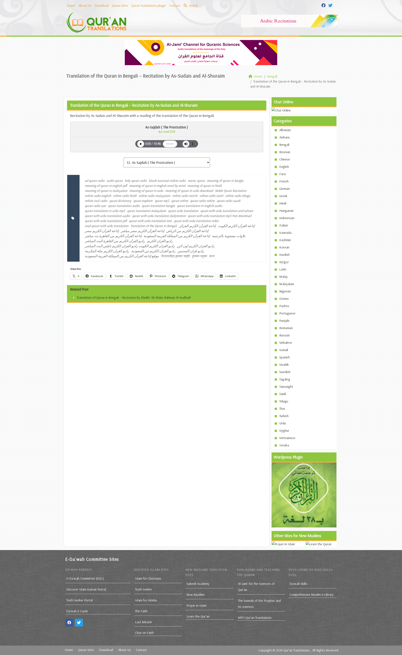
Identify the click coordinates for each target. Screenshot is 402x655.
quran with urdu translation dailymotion (159, 216)
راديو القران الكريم (160, 241)
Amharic (284, 137)
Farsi (282, 174)
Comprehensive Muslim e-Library (312, 594)
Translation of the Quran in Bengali (153, 226)
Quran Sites (120, 5)
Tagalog (284, 379)
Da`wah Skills (298, 583)
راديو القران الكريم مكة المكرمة (107, 251)
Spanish (284, 357)
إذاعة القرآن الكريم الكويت (236, 226)
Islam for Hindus (146, 600)
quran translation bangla (158, 206)
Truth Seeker (143, 589)
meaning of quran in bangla (225, 180)
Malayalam (286, 284)
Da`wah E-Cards (77, 611)
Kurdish (284, 254)
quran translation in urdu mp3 (105, 211)
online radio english (98, 196)
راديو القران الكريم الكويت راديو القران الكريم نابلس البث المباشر (130, 246)
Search (193, 5)
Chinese (284, 159)
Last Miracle (143, 622)
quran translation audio (124, 206)
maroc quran (196, 180)
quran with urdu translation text (150, 221)
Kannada (285, 232)
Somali (283, 350)
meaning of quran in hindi (204, 185)
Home (71, 5)
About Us (85, 5)
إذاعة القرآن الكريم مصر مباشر (142, 231)
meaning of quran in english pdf (106, 185)
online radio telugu (237, 196)
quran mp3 (162, 201)
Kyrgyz (284, 262)
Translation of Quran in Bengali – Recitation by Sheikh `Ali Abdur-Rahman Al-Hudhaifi (134, 297)
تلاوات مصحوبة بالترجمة (228, 236)
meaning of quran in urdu (146, 191)
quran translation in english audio (199, 206)
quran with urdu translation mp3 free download (219, 216)
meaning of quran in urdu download (189, 191)
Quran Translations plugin (148, 5)
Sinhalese (285, 342)
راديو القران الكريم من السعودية (153, 251)
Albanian (285, 130)
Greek (283, 196)
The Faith (141, 611)
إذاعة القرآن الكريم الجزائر (197, 226)
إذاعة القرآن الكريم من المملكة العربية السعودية (177, 236)
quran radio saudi (228, 201)
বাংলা (211, 256)
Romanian (286, 328)
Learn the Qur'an (198, 616)
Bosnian (284, 152)
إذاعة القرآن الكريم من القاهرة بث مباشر (113, 236)
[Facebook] (324, 5)
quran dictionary (120, 201)
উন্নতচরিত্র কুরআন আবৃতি (175, 256)
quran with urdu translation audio (107, 216)
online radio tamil (211, 196)
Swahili (284, 364)
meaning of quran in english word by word (157, 185)
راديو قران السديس (191, 251)
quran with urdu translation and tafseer (226, 211)
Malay (283, 276)
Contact (174, 5)
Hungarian (286, 210)
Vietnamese (287, 438)
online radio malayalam (154, 196)
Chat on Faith (144, 632)
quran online (179, 201)
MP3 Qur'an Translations (255, 617)
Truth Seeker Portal (79, 600)
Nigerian (285, 291)
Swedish (284, 372)
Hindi (282, 203)
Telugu (283, 401)
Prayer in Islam (196, 605)
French (284, 181)
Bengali (284, 144)
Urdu (282, 423)
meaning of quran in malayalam (106, 191)
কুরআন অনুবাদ (199, 256)
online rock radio (96, 201)
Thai (282, 408)
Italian (283, 225)
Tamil (282, 394)
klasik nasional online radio (167, 180)
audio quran (115, 180)
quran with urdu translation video (196, 221)
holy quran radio (136, 180)
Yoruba (284, 445)
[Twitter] (331, 5)
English (284, 166)
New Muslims (196, 594)
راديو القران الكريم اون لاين (196, 246)
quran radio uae (95, 206)
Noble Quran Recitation (230, 191)
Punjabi (284, 320)
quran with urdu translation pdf (106, 221)
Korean (284, 247)
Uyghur (284, 430)
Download (102, 5)
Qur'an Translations (296, 650)
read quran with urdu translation (106, 226)
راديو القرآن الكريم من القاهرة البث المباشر (115, 241)
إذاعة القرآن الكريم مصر (102, 231)
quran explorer (143, 201)
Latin (282, 269)
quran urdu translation (183, 211)
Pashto (284, 306)
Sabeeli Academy (198, 583)
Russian (284, 335)
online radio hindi (125, 196)
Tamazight (286, 386)
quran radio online (202, 201)
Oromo (284, 298)
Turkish (284, 416)
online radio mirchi (184, 196)
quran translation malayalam (146, 211)
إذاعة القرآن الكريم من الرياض (187, 231)
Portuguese (287, 313)
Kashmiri (285, 240)
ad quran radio (94, 180)
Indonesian (286, 218)
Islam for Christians (148, 578)
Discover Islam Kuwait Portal (86, 589)
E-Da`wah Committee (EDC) (85, 578)
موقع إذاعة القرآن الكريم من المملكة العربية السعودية (122, 256)
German (284, 188)
